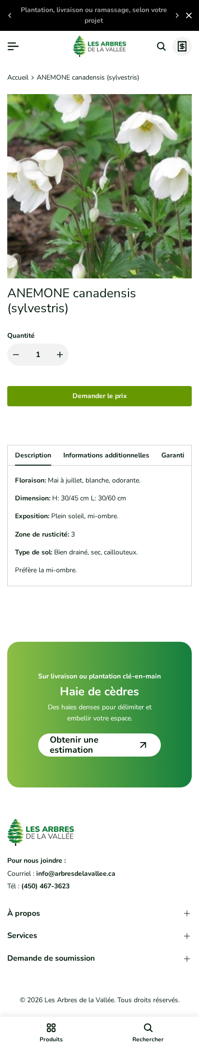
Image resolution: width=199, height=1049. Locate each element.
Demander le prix (99, 395)
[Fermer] (187, 15)
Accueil (17, 77)
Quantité (21, 335)
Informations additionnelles (106, 455)
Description (33, 455)
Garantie (174, 455)
